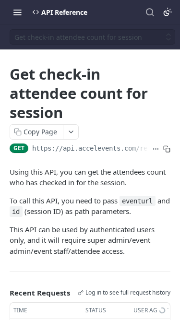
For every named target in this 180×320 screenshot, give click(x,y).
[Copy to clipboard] (166, 149)
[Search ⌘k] (149, 12)
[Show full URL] (155, 149)
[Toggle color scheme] (167, 12)
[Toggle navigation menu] (17, 12)
